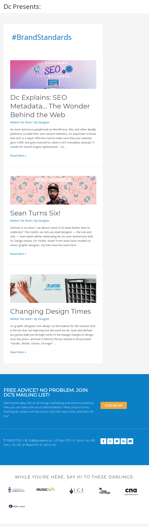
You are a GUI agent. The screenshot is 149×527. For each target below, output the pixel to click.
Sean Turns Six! (35, 213)
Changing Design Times (50, 311)
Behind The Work (21, 122)
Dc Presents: (22, 6)
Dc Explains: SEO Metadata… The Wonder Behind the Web (50, 106)
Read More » (18, 155)
